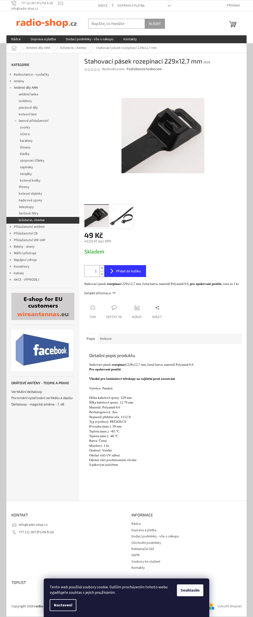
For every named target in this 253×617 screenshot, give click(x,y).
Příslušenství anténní (29, 226)
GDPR (135, 555)
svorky (25, 127)
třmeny (25, 147)
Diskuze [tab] (106, 338)
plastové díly (28, 107)
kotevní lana (28, 114)
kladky (25, 153)
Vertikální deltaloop (26, 391)
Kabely (19, 273)
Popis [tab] (91, 338)
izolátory (25, 101)
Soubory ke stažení (145, 561)
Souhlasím (190, 590)
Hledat (155, 23)
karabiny (26, 140)
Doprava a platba (131, 5)
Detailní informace (97, 293)
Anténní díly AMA (26, 87)
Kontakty (138, 567)
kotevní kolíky (30, 180)
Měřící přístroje (25, 253)
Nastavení (63, 605)
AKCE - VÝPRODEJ (26, 279)
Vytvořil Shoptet (230, 606)
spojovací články (32, 160)
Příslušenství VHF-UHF (30, 240)
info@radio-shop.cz (33, 524)
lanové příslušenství (33, 120)
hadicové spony (30, 200)
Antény (19, 81)
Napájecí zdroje (25, 259)
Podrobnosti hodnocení (144, 69)
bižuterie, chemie (32, 220)
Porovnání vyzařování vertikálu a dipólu (42, 398)
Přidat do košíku (128, 271)
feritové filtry (29, 213)
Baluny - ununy (24, 246)
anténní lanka (28, 94)
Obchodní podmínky (146, 542)
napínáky (26, 167)
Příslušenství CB (26, 233)
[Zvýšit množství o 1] (101, 268)
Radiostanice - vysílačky (31, 74)
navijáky (26, 173)
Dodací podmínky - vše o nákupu (155, 536)
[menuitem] (16, 39)
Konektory (21, 266)
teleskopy (26, 207)
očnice (25, 134)
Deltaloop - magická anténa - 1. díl (37, 404)
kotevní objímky (30, 193)
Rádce (103, 5)
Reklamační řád (142, 549)
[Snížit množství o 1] (101, 274)
